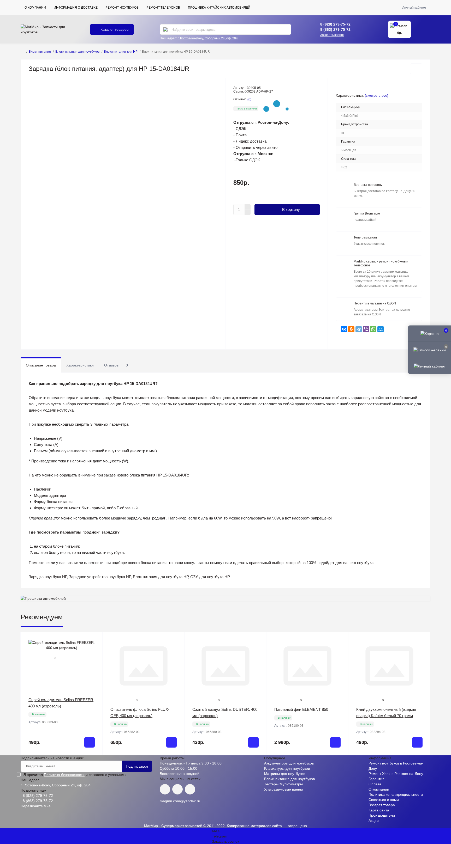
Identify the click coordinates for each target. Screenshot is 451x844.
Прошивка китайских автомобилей (219, 7)
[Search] (165, 29)
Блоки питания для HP (121, 51)
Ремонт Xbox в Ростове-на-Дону (396, 774)
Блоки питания (40, 51)
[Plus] (248, 207)
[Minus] (248, 213)
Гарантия (376, 779)
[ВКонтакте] (344, 329)
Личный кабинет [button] (414, 7)
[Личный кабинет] (429, 366)
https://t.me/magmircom (177, 789)
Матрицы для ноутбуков (284, 774)
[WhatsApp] (373, 329)
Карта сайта (379, 810)
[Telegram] (358, 329)
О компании (35, 7)
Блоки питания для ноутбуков (77, 51)
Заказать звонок (332, 35)
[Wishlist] (95, 650)
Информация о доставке (76, 7)
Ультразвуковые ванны (283, 789)
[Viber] (366, 329)
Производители (382, 815)
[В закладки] (416, 68)
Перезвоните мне (36, 806)
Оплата (375, 784)
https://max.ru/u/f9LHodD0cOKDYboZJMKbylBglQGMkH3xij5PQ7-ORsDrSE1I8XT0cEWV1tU (190, 789)
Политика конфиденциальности (396, 794)
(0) (249, 99)
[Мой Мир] (380, 329)
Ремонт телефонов (163, 7)
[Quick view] (95, 640)
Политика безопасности (64, 775)
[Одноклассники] (351, 329)
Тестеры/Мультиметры (283, 784)
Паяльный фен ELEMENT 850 (301, 709)
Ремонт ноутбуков (122, 7)
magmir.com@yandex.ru (180, 801)
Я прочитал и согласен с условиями (75, 775)
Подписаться (137, 766)
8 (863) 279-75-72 (335, 29)
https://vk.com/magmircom (165, 789)
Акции (374, 820)
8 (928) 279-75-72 (335, 24)
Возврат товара (382, 805)
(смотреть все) (376, 95)
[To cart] (89, 742)
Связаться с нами (384, 800)
